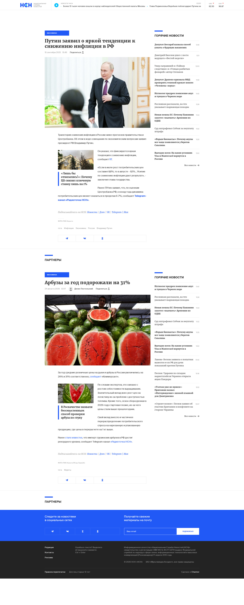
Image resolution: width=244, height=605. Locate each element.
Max (126, 212)
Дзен (102, 212)
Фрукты (67, 470)
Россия (91, 228)
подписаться (187, 531)
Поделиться (75, 52)
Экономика (81, 228)
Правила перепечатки (55, 572)
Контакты (49, 552)
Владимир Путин (104, 228)
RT (110, 159)
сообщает (95, 376)
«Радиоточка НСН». (121, 441)
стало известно (73, 437)
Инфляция (69, 228)
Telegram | (118, 212)
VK (108, 212)
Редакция (49, 547)
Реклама (49, 557)
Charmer (195, 572)
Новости (92, 212)
